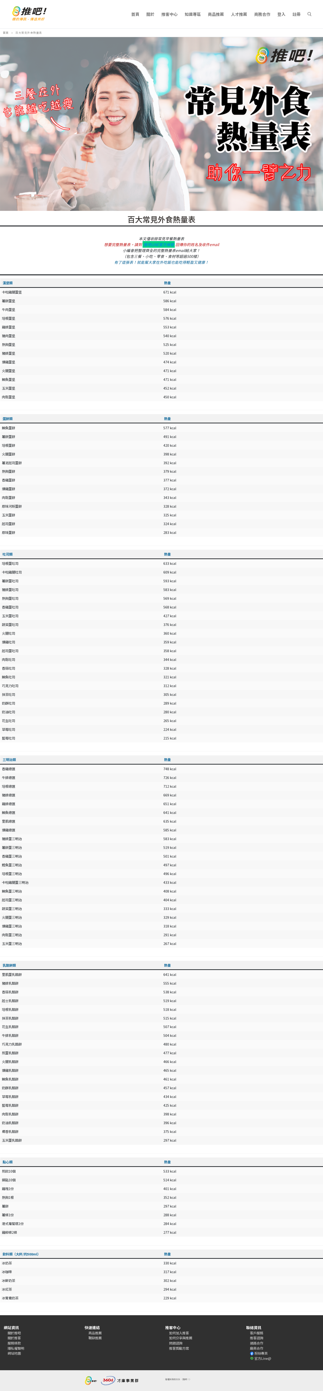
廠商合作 (256, 1348)
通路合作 (256, 1342)
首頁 (6, 32)
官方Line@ (262, 1358)
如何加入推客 (179, 1332)
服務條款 (14, 1342)
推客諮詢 (256, 1337)
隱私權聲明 (16, 1348)
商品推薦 (95, 1332)
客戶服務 (256, 1332)
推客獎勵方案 (179, 1348)
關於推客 (14, 1337)
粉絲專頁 (261, 1353)
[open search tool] (309, 14)
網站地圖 (14, 1353)
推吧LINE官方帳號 (159, 244)
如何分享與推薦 (180, 1337)
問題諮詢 (175, 1342)
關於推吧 (14, 1332)
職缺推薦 (95, 1337)
